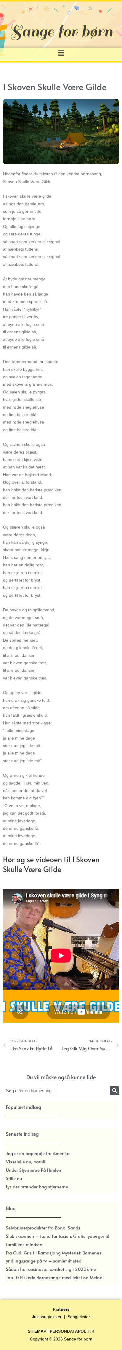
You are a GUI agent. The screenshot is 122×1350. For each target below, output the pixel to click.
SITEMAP (37, 1331)
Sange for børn (78, 1339)
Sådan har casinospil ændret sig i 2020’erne (51, 1269)
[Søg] (114, 1090)
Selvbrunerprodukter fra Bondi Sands (43, 1227)
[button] (61, 53)
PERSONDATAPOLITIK (72, 1331)
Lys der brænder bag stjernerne (37, 1186)
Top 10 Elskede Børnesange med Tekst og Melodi (55, 1277)
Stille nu (14, 1178)
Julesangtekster (47, 1317)
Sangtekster (79, 1317)
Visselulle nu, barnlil (26, 1161)
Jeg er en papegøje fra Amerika (38, 1153)
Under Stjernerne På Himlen (33, 1170)
